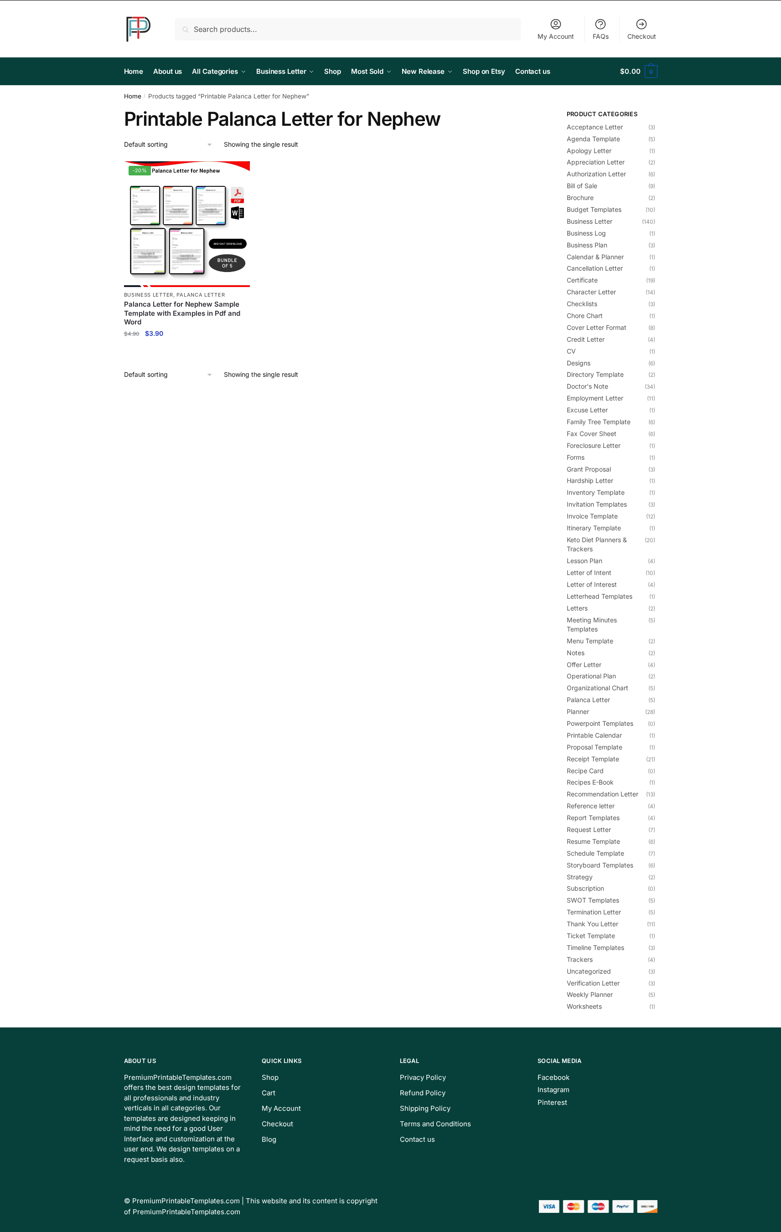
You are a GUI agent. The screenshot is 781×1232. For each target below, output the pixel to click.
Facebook (553, 1077)
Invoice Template (592, 516)
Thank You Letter (592, 924)
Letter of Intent (589, 572)
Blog (269, 1139)
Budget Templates (594, 209)
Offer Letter (584, 664)
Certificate (582, 280)
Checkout (641, 36)
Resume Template (593, 841)
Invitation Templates (597, 504)
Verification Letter (593, 983)
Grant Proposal (589, 469)
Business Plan (587, 245)
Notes (575, 653)
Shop (270, 1077)
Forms (575, 457)
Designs (578, 363)
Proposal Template (594, 747)
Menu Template (590, 641)
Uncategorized (589, 971)
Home (132, 96)
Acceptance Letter (595, 127)
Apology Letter (589, 150)
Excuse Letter (587, 410)
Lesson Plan (584, 561)
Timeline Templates (595, 947)
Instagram (553, 1089)
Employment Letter (595, 398)
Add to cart (186, 353)
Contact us (417, 1139)
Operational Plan (591, 676)
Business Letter (149, 295)
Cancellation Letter (595, 268)
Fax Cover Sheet (591, 433)
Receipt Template (593, 759)
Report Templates (593, 817)
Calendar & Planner (595, 257)
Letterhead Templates (599, 596)
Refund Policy (422, 1092)
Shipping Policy (425, 1108)
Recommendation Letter (602, 794)
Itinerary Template (594, 528)
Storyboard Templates (600, 865)
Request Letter (589, 829)
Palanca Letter (200, 295)
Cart (268, 1092)
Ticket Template (591, 935)
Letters (577, 608)
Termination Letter (594, 912)
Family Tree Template (599, 422)
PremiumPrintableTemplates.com (186, 1200)
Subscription (585, 888)
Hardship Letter (590, 480)
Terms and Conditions (435, 1123)
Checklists (582, 304)
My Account (556, 36)
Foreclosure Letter (594, 445)
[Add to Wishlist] (238, 173)
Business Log (586, 233)
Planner (578, 711)
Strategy (580, 877)
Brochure (580, 197)
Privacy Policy (423, 1077)
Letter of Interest (592, 584)
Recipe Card (585, 771)
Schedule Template (595, 853)
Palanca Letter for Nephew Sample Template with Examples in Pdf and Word (182, 313)
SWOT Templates (593, 900)
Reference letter (591, 806)
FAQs (601, 36)
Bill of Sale (582, 186)
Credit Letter (586, 339)
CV (571, 351)
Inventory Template (596, 492)
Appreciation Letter (596, 162)
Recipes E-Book (590, 782)
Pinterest (552, 1102)
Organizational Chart (597, 688)
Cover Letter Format (596, 327)
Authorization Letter (596, 174)
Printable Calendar (594, 735)
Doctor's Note (587, 386)
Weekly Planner (590, 994)
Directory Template (595, 374)
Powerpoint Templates (600, 723)
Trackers (580, 959)
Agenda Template (593, 139)
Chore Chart (585, 315)
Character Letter (591, 292)
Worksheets (584, 1006)
